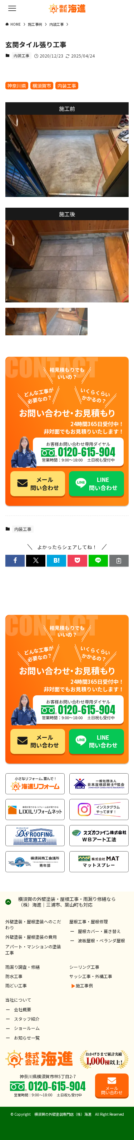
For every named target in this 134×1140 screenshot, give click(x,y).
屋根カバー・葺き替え (99, 931)
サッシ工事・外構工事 (90, 976)
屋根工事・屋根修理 (88, 921)
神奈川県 (17, 85)
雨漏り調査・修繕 (22, 967)
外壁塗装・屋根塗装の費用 (31, 937)
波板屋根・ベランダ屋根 (101, 940)
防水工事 (14, 976)
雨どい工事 (16, 985)
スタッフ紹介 (27, 1019)
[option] (67, 156)
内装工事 (21, 55)
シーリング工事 (84, 967)
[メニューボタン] (12, 8)
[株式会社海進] (67, 8)
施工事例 (84, 985)
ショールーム (27, 1028)
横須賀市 (42, 85)
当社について (18, 1000)
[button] (15, 561)
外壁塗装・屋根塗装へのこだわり (33, 924)
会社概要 (22, 1009)
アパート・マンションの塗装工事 (33, 949)
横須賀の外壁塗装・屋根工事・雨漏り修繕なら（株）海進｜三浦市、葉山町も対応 (67, 901)
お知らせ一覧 (27, 1038)
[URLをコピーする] (119, 561)
